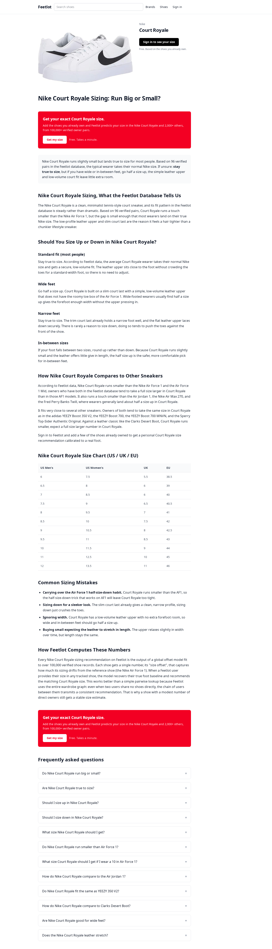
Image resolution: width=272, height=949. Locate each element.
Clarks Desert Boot (145, 421)
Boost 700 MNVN (153, 416)
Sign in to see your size (159, 42)
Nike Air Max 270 (170, 396)
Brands (150, 7)
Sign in (177, 7)
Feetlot (45, 7)
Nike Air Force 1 (75, 216)
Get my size (55, 139)
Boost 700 (116, 416)
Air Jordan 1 (142, 396)
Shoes (164, 7)
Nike (142, 24)
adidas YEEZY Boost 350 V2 (72, 416)
